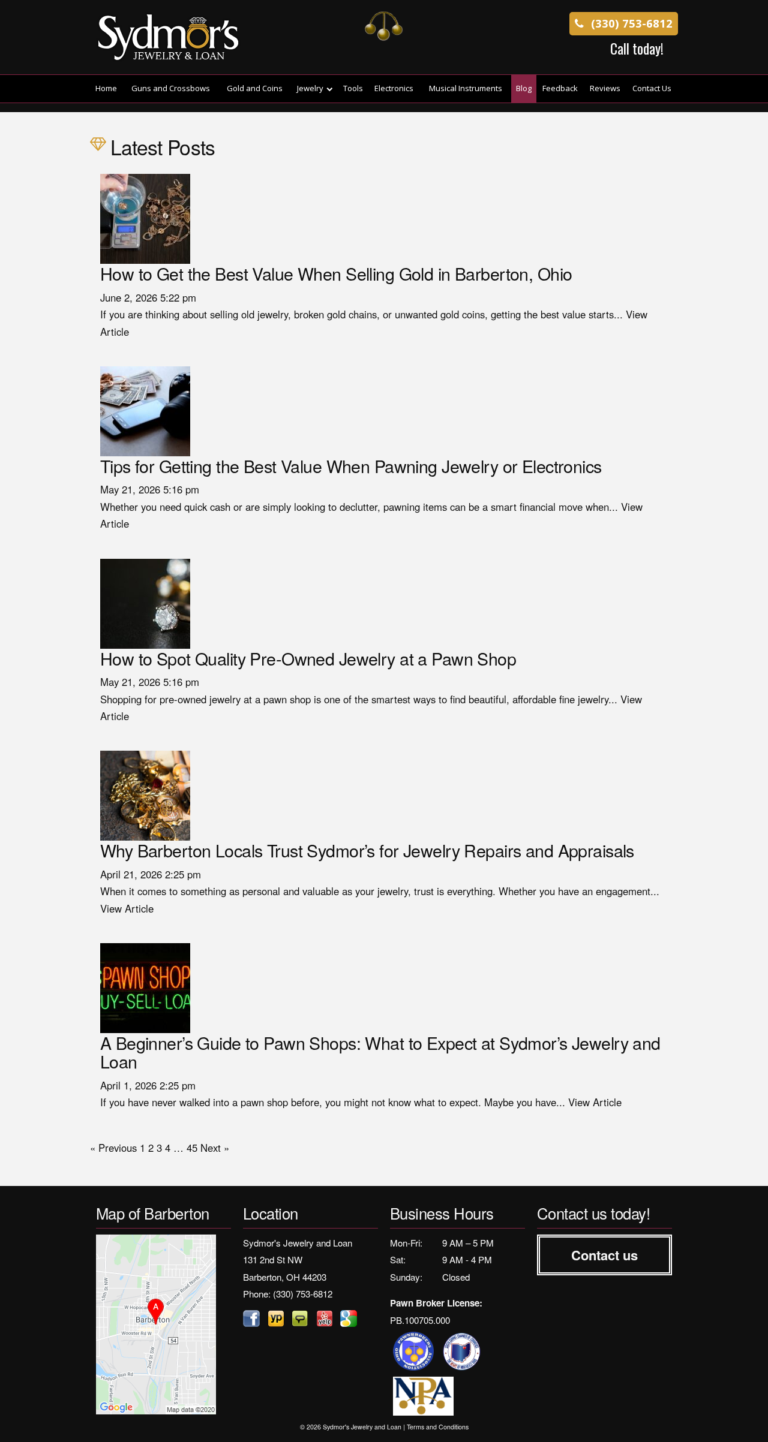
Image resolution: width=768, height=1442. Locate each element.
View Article (127, 908)
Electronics (393, 88)
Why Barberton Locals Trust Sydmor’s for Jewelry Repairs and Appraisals (367, 850)
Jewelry (310, 88)
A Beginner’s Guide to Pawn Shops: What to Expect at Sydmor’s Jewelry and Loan (380, 1051)
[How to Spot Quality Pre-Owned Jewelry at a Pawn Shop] (145, 602)
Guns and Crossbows (170, 88)
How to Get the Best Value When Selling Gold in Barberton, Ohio (336, 273)
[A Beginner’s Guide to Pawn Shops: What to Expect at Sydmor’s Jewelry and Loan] (145, 986)
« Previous (113, 1147)
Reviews (605, 88)
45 (192, 1147)
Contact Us (651, 88)
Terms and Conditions (438, 1426)
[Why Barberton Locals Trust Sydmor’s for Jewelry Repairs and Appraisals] (145, 794)
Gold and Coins (255, 88)
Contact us (604, 1255)
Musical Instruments (465, 88)
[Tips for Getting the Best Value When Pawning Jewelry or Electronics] (145, 409)
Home (106, 88)
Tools (353, 88)
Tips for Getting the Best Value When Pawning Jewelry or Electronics (351, 465)
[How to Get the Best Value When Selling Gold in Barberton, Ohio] (145, 217)
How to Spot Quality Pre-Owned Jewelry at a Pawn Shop (308, 658)
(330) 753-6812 (630, 23)
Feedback (560, 88)
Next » (214, 1147)
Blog (524, 88)
